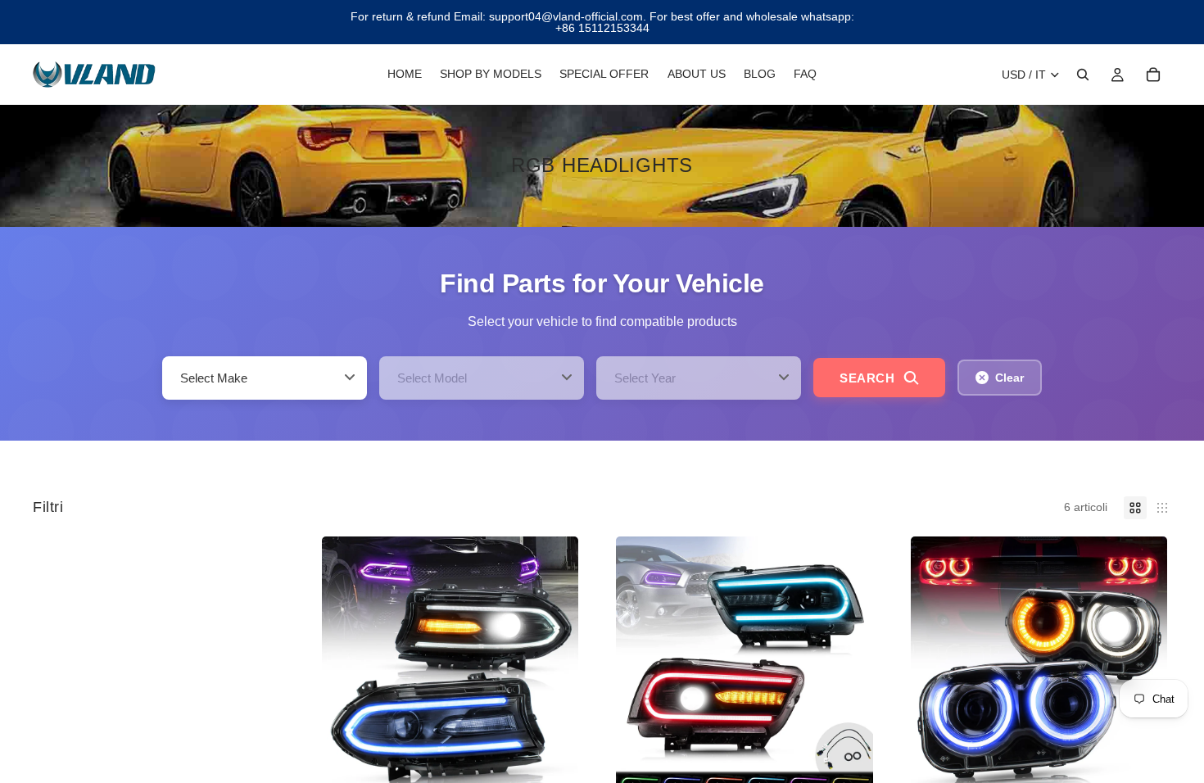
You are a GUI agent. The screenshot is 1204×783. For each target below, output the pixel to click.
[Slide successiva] (553, 665)
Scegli (567, 768)
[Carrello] (1153, 75)
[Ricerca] (1083, 75)
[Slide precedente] (346, 665)
